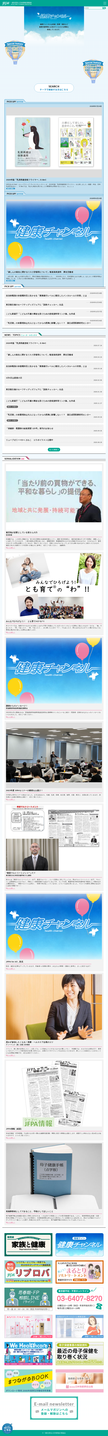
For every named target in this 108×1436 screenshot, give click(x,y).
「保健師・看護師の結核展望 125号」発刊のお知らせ (29, 428)
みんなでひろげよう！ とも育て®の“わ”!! (25, 621)
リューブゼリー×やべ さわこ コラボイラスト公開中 (29, 440)
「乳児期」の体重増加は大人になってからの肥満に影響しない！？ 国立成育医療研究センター (48, 323)
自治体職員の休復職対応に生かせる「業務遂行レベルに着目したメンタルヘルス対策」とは (46, 296)
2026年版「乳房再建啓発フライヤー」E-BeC (26, 180)
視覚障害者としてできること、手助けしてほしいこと (29, 1211)
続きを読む (10, 188)
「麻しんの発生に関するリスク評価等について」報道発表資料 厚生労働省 (39, 272)
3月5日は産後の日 (14, 378)
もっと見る (53, 450)
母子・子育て (12, 407)
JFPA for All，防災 (14, 962)
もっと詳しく (11, 547)
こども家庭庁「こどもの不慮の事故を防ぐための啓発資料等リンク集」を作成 (40, 314)
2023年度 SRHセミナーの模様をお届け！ (24, 790)
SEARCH (54, 88)
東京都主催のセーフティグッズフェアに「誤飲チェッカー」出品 (34, 305)
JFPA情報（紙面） (14, 1129)
